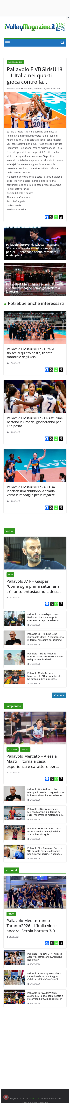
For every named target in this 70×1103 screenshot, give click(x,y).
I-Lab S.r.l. (33, 1098)
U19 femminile (53, 88)
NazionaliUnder (15, 62)
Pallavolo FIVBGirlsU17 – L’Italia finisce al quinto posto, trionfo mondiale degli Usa (30, 353)
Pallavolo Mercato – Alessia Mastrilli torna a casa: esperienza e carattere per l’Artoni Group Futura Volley (32, 761)
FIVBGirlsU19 (39, 88)
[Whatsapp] (56, 217)
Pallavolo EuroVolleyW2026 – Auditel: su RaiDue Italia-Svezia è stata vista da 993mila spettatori (45, 996)
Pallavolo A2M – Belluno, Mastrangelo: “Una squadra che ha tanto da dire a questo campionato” (44, 676)
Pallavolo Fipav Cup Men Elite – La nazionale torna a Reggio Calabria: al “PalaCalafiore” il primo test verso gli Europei (44, 976)
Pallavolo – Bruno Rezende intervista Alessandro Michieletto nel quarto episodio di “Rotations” (45, 656)
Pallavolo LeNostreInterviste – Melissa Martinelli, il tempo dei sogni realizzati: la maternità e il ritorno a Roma (44, 812)
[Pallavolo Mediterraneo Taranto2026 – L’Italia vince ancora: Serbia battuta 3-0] (35, 892)
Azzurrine (28, 88)
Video (10, 574)
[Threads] (61, 217)
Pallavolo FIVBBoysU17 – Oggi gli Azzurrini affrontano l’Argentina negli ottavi (45, 956)
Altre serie (12, 749)
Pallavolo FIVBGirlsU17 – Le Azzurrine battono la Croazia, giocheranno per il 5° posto (35, 422)
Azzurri (11, 914)
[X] (51, 217)
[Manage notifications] (5, 1097)
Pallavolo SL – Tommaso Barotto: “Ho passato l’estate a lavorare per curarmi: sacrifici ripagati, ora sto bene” (45, 851)
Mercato (25, 749)
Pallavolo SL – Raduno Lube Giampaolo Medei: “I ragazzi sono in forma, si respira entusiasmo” (45, 636)
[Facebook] (47, 217)
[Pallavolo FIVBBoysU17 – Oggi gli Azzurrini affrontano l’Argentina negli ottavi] (14, 959)
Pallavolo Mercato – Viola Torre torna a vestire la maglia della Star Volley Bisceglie (44, 831)
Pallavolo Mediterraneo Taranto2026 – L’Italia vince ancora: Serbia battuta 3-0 (32, 925)
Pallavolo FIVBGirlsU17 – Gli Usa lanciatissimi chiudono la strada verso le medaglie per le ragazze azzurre (31, 493)
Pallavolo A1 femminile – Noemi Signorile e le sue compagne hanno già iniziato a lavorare (34, 287)
